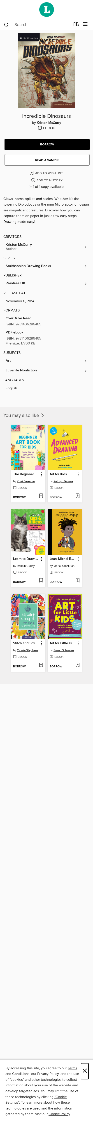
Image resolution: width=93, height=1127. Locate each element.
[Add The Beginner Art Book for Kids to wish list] (41, 496)
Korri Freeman (26, 481)
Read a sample (47, 160)
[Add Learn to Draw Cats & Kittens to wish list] (41, 581)
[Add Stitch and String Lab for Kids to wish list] (41, 665)
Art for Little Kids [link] (62, 643)
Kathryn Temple (63, 481)
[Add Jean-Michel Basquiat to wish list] (77, 581)
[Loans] (76, 25)
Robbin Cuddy (26, 566)
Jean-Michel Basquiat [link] (63, 559)
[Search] (6, 24)
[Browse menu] (85, 24)
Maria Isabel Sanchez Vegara (65, 566)
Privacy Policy (48, 1074)
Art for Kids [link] (58, 474)
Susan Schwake (63, 650)
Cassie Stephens (27, 650)
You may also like (21, 416)
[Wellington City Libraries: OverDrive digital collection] (46, 9)
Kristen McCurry (49, 123)
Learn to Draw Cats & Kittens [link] (26, 559)
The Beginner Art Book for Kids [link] (26, 474)
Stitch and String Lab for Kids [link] (26, 643)
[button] (47, 144)
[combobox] (37, 24)
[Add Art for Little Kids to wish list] (77, 665)
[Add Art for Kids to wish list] (77, 496)
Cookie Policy (59, 1114)
